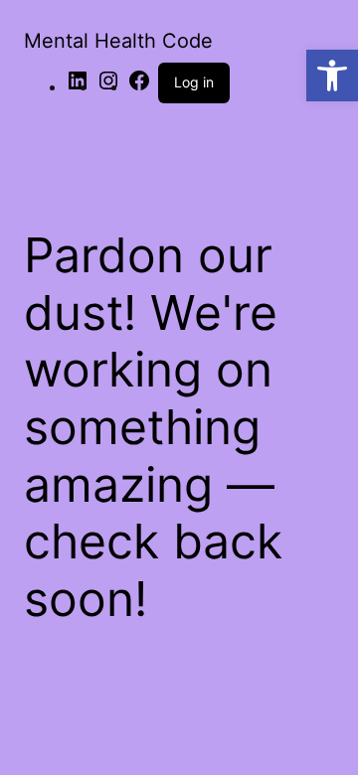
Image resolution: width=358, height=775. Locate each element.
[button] (332, 75)
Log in (194, 82)
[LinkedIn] (78, 86)
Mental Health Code (118, 41)
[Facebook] (139, 86)
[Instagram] (108, 86)
